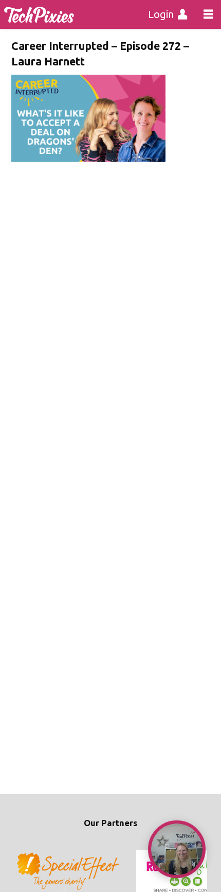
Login (161, 14)
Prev (24, 872)
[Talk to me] (177, 849)
